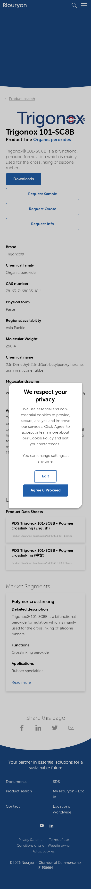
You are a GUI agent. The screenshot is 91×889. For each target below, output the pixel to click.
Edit (45, 476)
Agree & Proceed (46, 490)
